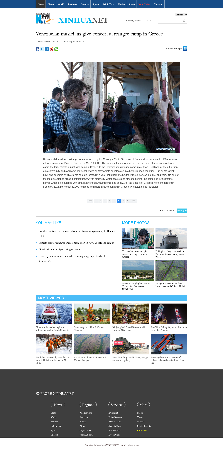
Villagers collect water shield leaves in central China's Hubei (170, 285)
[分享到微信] (56, 49)
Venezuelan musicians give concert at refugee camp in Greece (135, 254)
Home (41, 4)
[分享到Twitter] (42, 49)
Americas (84, 417)
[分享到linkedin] (47, 49)
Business (72, 4)
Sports (95, 4)
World (61, 4)
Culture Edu (56, 425)
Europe (83, 421)
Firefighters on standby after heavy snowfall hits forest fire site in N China (52, 360)
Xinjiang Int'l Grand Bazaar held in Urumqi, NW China (129, 328)
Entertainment (57, 443)
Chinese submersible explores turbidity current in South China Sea (53, 328)
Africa (82, 425)
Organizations (85, 430)
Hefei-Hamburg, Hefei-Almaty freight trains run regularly (130, 359)
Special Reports (144, 425)
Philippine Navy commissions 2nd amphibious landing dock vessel (169, 254)
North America (86, 434)
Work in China (114, 421)
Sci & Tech (108, 4)
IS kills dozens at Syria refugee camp (59, 249)
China (50, 4)
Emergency (113, 439)
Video (132, 4)
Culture (85, 4)
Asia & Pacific (86, 412)
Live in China (114, 434)
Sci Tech (54, 434)
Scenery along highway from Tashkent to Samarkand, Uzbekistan (136, 286)
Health (53, 439)
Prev (90, 200)
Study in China (114, 425)
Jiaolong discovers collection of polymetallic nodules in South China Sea (168, 360)
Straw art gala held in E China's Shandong (89, 328)
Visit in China (114, 430)
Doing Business (115, 417)
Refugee (182, 210)
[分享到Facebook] (37, 49)
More (158, 4)
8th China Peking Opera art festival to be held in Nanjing (169, 328)
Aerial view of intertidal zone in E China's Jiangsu (90, 359)
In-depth (141, 421)
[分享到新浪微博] (52, 49)
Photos (121, 4)
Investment (113, 412)
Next (133, 200)
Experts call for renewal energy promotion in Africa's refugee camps (76, 242)
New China (144, 4)
